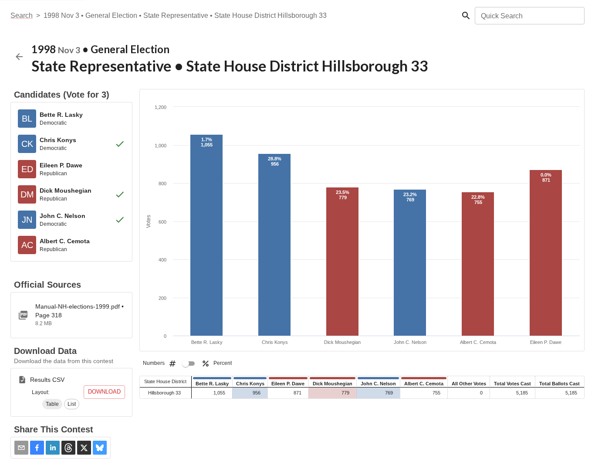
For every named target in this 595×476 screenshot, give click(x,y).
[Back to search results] (19, 56)
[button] (52, 404)
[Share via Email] (21, 448)
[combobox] (529, 16)
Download (104, 391)
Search (21, 15)
